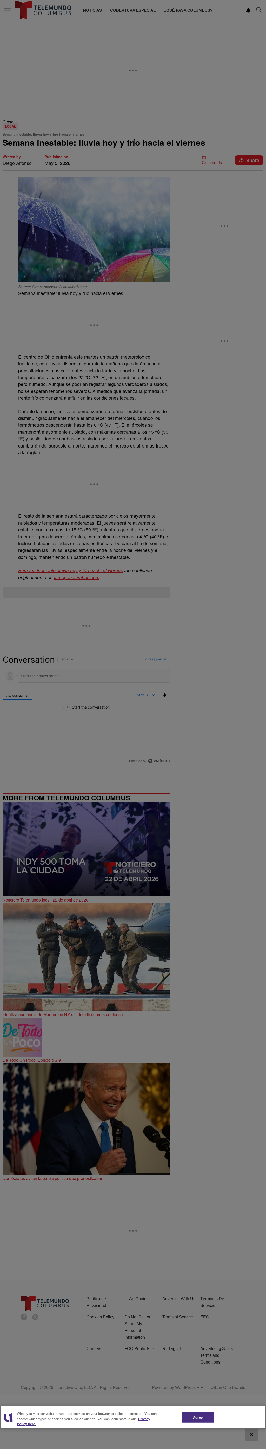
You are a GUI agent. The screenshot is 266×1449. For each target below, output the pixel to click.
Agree (198, 1416)
